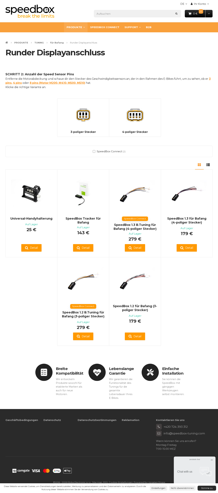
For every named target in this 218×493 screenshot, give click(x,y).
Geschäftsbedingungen (21, 420)
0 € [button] (199, 13)
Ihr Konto (200, 3)
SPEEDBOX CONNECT (104, 27)
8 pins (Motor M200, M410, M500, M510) (57, 82)
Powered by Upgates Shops (149, 482)
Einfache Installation (172, 371)
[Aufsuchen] (176, 13)
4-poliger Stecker (135, 132)
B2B (148, 27)
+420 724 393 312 (176, 426)
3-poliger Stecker (83, 132)
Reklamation (130, 420)
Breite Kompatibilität (69, 371)
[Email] (159, 433)
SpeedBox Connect (111, 151)
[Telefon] (159, 427)
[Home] (29, 11)
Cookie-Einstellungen (121, 482)
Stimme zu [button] (207, 488)
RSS (105, 482)
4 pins (17, 82)
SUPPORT (131, 27)
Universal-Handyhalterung (31, 218)
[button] (209, 13)
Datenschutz (52, 420)
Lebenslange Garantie (121, 371)
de (184, 4)
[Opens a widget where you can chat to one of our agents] (195, 473)
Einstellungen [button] (158, 488)
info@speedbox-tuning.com (184, 433)
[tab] (199, 164)
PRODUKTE (74, 27)
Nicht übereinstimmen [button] (182, 488)
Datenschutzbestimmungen (97, 420)
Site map (97, 482)
